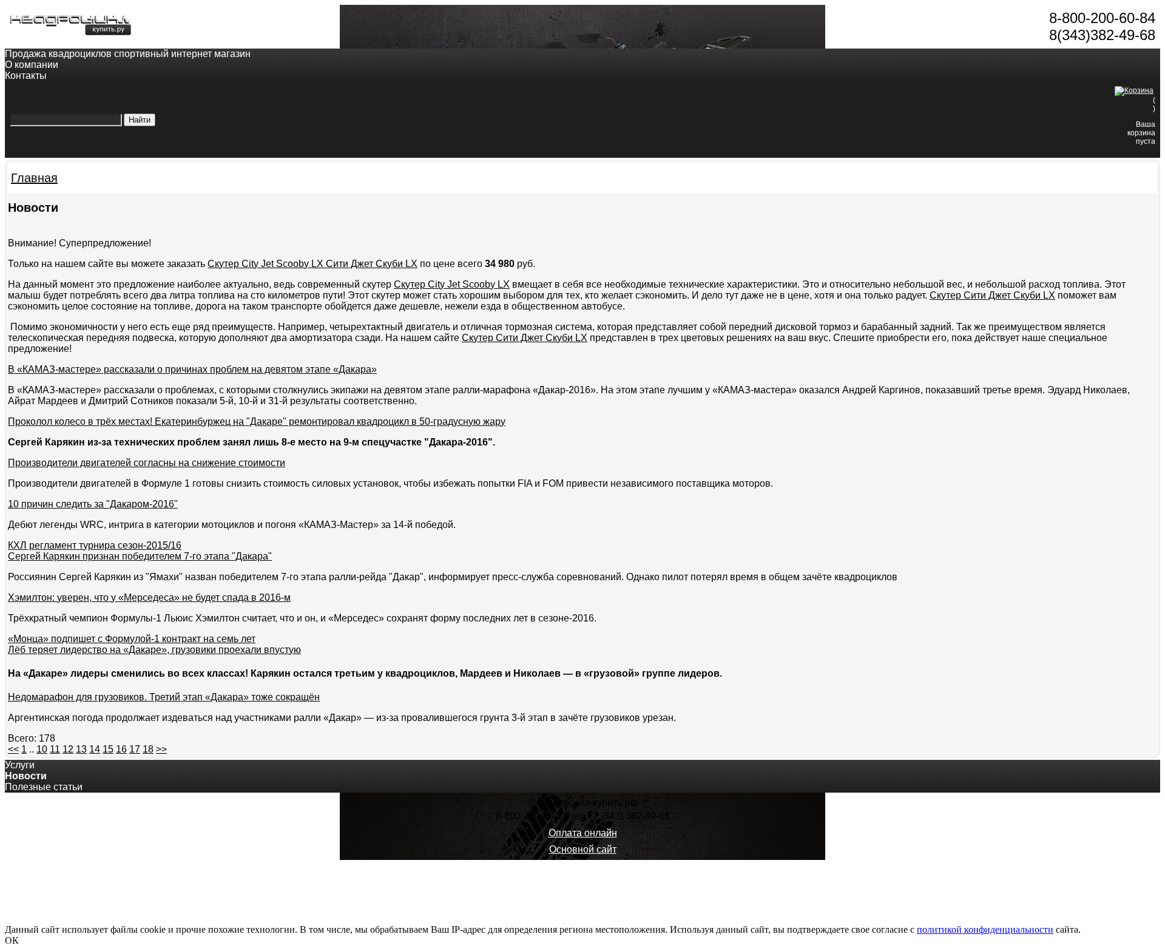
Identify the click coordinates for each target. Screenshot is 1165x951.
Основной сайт (582, 849)
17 (134, 749)
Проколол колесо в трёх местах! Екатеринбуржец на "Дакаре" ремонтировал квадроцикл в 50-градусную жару (256, 421)
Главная (34, 177)
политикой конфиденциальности (985, 929)
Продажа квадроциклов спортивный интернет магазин (128, 54)
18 (148, 749)
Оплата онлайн (583, 833)
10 (41, 749)
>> (161, 749)
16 (121, 749)
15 (108, 749)
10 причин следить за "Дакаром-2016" (93, 504)
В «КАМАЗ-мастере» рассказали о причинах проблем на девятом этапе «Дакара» (192, 369)
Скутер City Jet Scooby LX (452, 284)
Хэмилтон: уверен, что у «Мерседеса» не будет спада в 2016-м (149, 597)
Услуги (20, 765)
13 (81, 749)
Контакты (26, 75)
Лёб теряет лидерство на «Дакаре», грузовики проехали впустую (154, 650)
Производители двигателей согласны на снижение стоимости (146, 463)
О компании (31, 64)
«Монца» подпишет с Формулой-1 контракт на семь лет (131, 639)
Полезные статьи (44, 787)
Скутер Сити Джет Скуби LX (992, 295)
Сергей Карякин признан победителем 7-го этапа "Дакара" (140, 556)
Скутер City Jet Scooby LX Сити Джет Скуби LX (312, 264)
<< (13, 749)
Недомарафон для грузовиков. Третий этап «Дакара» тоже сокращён (164, 697)
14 (94, 749)
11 (55, 749)
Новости (26, 776)
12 (67, 749)
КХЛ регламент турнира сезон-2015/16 (94, 545)
